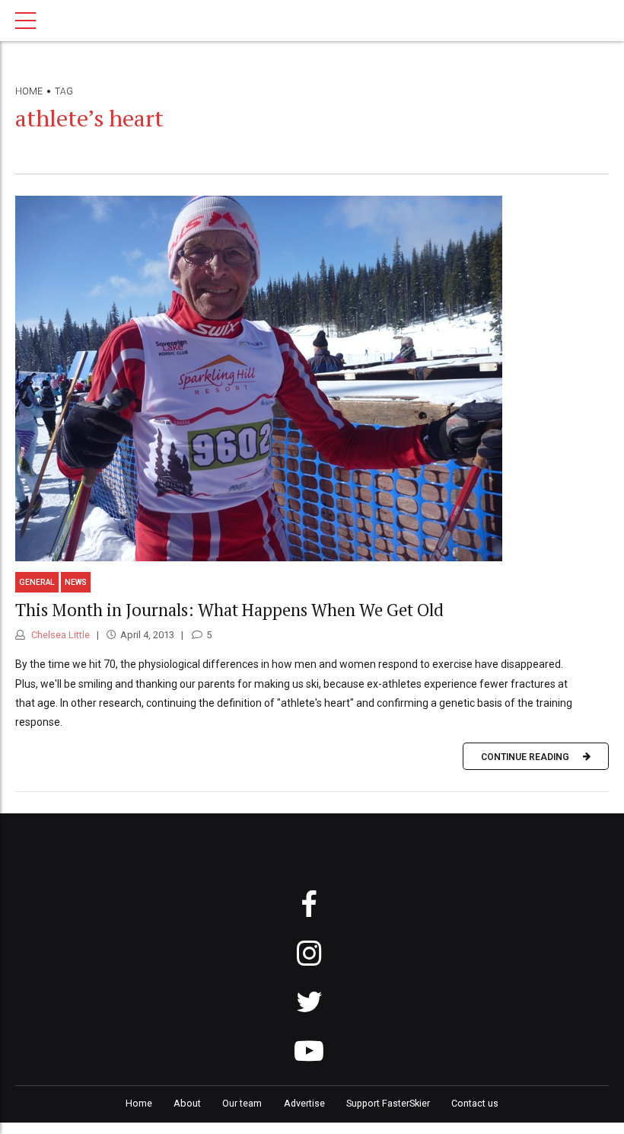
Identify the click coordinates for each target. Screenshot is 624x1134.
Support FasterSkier (388, 1103)
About (187, 1103)
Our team (242, 1103)
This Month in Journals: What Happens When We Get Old (229, 610)
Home (29, 91)
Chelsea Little (59, 634)
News (76, 582)
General (37, 582)
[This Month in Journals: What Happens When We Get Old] (312, 378)
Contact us (474, 1103)
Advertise (304, 1103)
